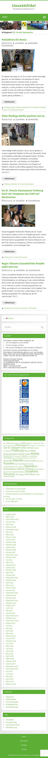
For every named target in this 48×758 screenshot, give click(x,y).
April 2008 (10, 656)
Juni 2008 (9, 651)
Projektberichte (12, 704)
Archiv (24, 737)
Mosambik (7, 461)
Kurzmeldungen (7, 45)
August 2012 (10, 623)
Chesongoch (22, 445)
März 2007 (10, 681)
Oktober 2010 (11, 641)
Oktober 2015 (11, 580)
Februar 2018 (11, 550)
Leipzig (24, 456)
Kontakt (24, 745)
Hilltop (26, 451)
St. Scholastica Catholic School (20, 467)
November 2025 (12, 519)
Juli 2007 (9, 671)
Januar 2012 (10, 638)
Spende (14, 184)
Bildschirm (30, 443)
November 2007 (12, 669)
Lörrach (14, 458)
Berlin (23, 443)
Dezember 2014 (12, 593)
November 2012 (12, 616)
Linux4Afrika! (24, 5)
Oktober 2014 (11, 595)
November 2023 (12, 530)
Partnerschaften (30, 461)
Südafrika (31, 471)
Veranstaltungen (12, 707)
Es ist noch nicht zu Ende (15, 491)
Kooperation (17, 456)
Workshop (6, 476)
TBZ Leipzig (19, 474)
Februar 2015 (11, 588)
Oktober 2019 (11, 542)
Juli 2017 (9, 560)
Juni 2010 (9, 643)
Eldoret (36, 448)
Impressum (24, 741)
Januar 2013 (10, 613)
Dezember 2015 (12, 578)
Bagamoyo (18, 443)
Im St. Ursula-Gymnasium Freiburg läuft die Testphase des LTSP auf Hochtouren (22, 194)
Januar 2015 (10, 590)
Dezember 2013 (12, 600)
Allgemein (10, 697)
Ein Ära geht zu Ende (14, 499)
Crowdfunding (40, 445)
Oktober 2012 (11, 618)
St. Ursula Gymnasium (15, 110)
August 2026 (11, 514)
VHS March (32, 308)
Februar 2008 (11, 661)
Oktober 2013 (11, 603)
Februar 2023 (11, 537)
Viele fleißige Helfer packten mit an (23, 115)
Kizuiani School (8, 456)
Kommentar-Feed (13, 725)
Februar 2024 (11, 527)
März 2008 (10, 659)
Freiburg (7, 107)
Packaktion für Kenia (14, 39)
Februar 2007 (11, 684)
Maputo (20, 458)
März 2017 (9, 562)
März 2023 (10, 535)
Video (38, 474)
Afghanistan (10, 443)
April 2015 (9, 583)
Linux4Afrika (19, 43)
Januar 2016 (10, 575)
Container (32, 445)
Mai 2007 (9, 676)
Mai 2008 (9, 654)
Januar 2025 (10, 522)
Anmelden (10, 720)
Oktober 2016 (11, 570)
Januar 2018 (10, 552)
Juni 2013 (9, 608)
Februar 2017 (11, 565)
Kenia (13, 107)
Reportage (40, 461)
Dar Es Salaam (11, 447)
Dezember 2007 (12, 666)
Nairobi (18, 107)
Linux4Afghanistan (32, 456)
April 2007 (10, 679)
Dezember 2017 (12, 555)
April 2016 (9, 573)
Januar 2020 (10, 540)
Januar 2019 (10, 547)
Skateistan (21, 466)
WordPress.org (11, 727)
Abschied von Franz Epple (16, 489)
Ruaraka (25, 107)
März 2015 (9, 585)
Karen (27, 454)
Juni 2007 (9, 674)
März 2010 (10, 646)
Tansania (9, 474)
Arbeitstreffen (33, 43)
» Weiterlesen (9, 102)
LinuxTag (7, 458)
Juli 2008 (9, 649)
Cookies (24, 749)
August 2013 (10, 605)
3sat (4, 443)
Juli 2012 (9, 626)
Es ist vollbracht (12, 501)
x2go (12, 476)
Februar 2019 (11, 545)
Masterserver (26, 458)
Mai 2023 (9, 532)
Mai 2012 (9, 628)
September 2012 (12, 621)
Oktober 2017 (11, 557)
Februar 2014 (11, 598)
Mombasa (34, 458)
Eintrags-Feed (11, 722)
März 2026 (10, 517)
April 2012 (9, 631)
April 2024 (9, 524)
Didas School (27, 448)
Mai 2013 (9, 611)
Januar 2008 (10, 664)
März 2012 (9, 633)
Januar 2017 (10, 568)
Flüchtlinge (7, 451)
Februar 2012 (11, 636)
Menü (4, 17)
